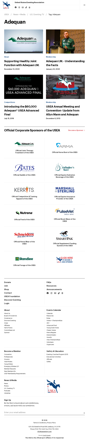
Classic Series (51, 330)
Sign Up (7, 400)
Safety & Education (55, 351)
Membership (51, 57)
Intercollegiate (51, 332)
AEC (48, 323)
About (6, 57)
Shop (6, 289)
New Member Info (10, 371)
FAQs (49, 282)
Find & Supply (47, 435)
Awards (49, 337)
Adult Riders (8, 361)
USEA (6, 14)
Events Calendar (54, 310)
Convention (8, 354)
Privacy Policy (51, 422)
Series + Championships (54, 320)
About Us (7, 313)
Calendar (50, 313)
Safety (49, 361)
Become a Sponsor (75, 130)
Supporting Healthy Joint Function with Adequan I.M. (21, 63)
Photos (6, 386)
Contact (8, 293)
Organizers (50, 344)
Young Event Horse (53, 327)
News (6, 383)
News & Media (10, 380)
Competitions (9, 102)
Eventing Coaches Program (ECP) (57, 354)
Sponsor (7, 332)
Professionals (8, 357)
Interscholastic (51, 335)
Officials (49, 359)
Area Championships (53, 339)
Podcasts (7, 390)
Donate (7, 282)
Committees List (9, 330)
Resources (51, 286)
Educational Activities (54, 357)
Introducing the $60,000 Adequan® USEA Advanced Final (21, 110)
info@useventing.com (44, 431)
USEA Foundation (12, 296)
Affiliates (7, 325)
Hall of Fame (8, 327)
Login (6, 303)
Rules (48, 318)
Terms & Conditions (39, 422)
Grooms (6, 359)
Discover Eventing (12, 300)
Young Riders (8, 364)
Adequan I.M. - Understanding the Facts (65, 63)
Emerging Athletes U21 (11, 366)
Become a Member (12, 351)
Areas (6, 323)
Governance (8, 318)
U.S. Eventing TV (37, 14)
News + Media (19, 14)
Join (6, 286)
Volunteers (50, 342)
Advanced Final (52, 325)
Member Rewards (10, 369)
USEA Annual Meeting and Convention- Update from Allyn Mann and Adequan (63, 110)
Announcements (54, 289)
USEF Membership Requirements (14, 373)
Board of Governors (10, 315)
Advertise (7, 393)
